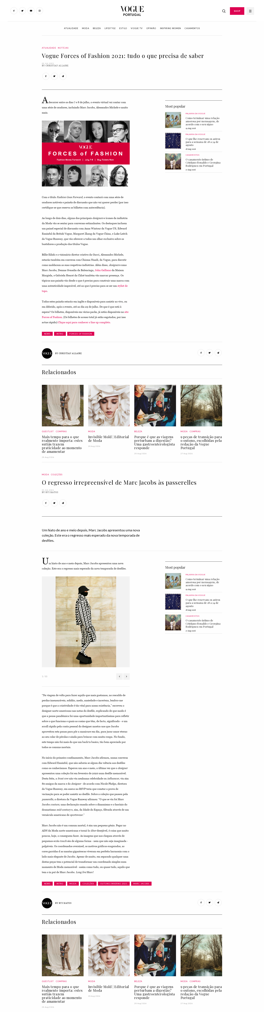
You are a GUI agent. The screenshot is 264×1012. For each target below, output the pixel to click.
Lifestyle (110, 28)
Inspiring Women (170, 28)
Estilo (123, 28)
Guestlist (48, 431)
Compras (61, 431)
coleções (88, 883)
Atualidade (71, 28)
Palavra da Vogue (195, 113)
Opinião (151, 28)
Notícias (63, 48)
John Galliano (103, 270)
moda (73, 883)
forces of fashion (81, 334)
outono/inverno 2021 (113, 883)
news (47, 334)
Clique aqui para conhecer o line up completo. (84, 322)
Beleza (97, 28)
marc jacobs (141, 883)
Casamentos (192, 28)
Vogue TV (137, 28)
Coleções (56, 474)
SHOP (237, 11)
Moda (85, 28)
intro (60, 334)
